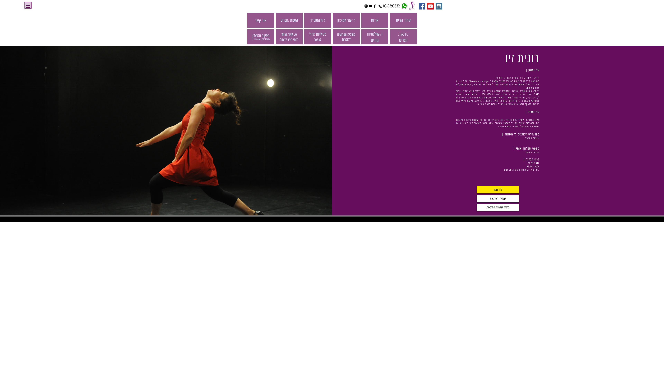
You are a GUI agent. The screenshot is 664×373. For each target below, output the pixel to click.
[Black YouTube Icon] (370, 6)
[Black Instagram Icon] (366, 6)
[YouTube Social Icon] (430, 6)
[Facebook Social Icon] (422, 6)
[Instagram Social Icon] (439, 6)
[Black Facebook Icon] (375, 6)
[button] (498, 189)
